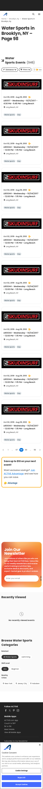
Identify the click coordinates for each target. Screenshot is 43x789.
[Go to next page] (40, 450)
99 (26, 450)
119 (35, 450)
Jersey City (22, 683)
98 (21, 450)
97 (17, 450)
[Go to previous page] (3, 450)
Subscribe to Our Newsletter (16, 741)
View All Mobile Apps (12, 732)
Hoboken (36, 683)
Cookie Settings (21, 771)
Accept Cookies (21, 784)
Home (3, 19)
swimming (26, 657)
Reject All (21, 777)
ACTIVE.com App (11, 720)
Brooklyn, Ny (14, 19)
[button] (25, 70)
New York (8, 683)
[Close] (39, 744)
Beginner (15, 669)
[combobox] (9, 70)
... (12, 450)
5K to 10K (7, 726)
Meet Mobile (9, 729)
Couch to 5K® (10, 723)
